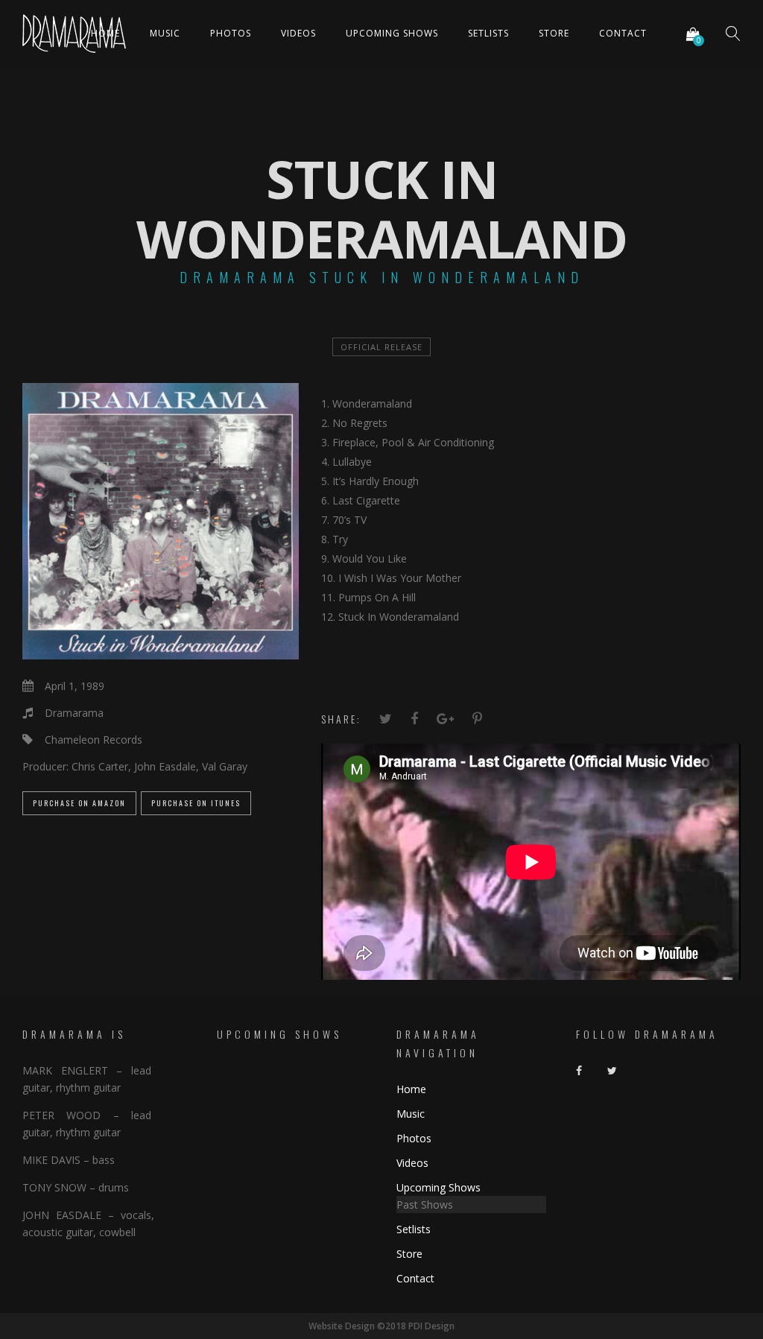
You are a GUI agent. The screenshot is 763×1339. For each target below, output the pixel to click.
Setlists (488, 33)
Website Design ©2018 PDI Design (381, 1326)
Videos (298, 33)
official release (381, 346)
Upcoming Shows (392, 33)
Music (165, 33)
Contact (623, 33)
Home (105, 33)
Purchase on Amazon (79, 802)
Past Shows (424, 1204)
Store (554, 33)
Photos (230, 33)
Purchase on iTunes (196, 802)
